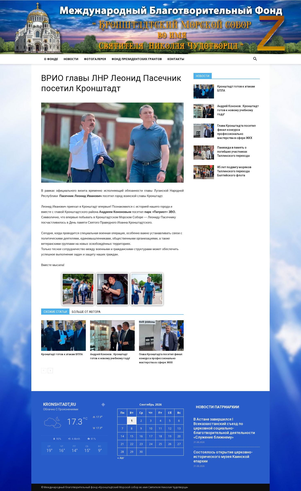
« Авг (120, 458)
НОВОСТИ (71, 59)
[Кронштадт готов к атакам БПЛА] (63, 335)
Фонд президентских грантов (137, 59)
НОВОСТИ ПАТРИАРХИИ (217, 407)
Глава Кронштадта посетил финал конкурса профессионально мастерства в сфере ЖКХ (160, 358)
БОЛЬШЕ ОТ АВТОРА (86, 311)
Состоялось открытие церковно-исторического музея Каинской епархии (223, 456)
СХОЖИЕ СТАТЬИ (55, 311)
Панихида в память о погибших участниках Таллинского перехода (233, 151)
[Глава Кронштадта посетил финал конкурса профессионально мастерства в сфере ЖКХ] (161, 335)
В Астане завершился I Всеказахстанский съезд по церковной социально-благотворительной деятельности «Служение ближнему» (224, 428)
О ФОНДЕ (51, 59)
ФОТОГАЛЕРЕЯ (95, 59)
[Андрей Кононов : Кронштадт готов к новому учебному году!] (112, 335)
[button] (255, 59)
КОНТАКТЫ (175, 59)
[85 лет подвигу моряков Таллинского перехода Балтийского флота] (204, 172)
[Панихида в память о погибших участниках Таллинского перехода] (204, 152)
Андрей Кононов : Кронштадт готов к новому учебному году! (238, 110)
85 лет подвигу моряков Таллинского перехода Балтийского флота (234, 171)
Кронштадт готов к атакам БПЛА (62, 354)
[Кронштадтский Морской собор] (150, 27)
